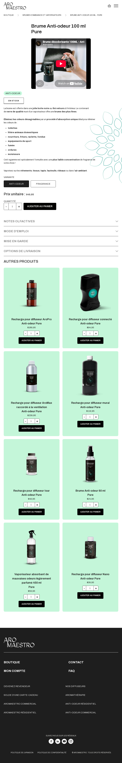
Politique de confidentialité (51, 753)
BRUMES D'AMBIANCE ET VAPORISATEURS (42, 15)
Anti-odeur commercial (80, 712)
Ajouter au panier (40, 206)
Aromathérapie (75, 695)
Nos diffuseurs (75, 686)
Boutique (12, 662)
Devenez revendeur (17, 686)
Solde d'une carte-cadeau (21, 695)
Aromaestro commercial (20, 704)
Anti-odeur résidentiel (80, 704)
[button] (87, 63)
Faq (71, 670)
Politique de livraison (22, 753)
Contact (76, 662)
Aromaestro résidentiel (20, 712)
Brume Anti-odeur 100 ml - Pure (86, 15)
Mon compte (14, 670)
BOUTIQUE (9, 15)
